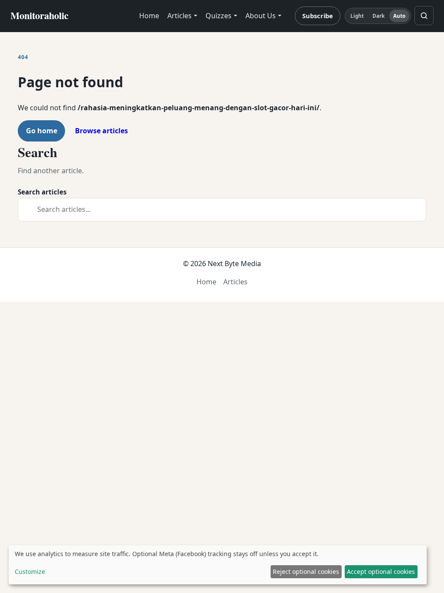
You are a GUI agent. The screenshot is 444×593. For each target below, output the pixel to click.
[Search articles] (424, 15)
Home (149, 15)
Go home (41, 130)
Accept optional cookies (381, 571)
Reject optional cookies (306, 571)
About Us (260, 15)
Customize (30, 571)
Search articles (42, 192)
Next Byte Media (234, 263)
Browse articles (101, 130)
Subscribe (317, 15)
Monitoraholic (39, 15)
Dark (378, 16)
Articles (179, 15)
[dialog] (218, 564)
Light (357, 16)
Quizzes (219, 15)
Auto (399, 16)
